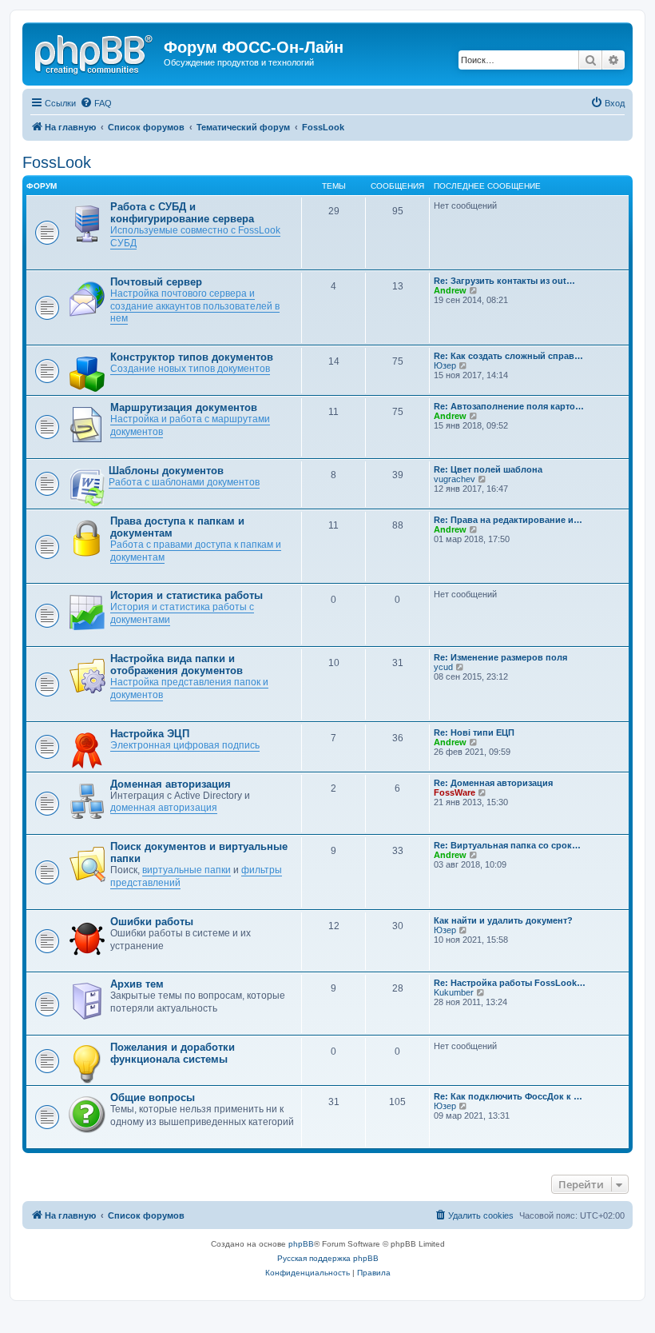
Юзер (445, 365)
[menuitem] (96, 103)
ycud (443, 667)
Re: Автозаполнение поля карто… (509, 406)
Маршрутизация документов (183, 407)
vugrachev (454, 479)
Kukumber (454, 992)
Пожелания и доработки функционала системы (172, 1053)
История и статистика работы (186, 595)
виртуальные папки (186, 870)
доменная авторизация (163, 807)
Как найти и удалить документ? (503, 920)
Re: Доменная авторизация (493, 783)
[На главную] (95, 52)
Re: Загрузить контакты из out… (504, 280)
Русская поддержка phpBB (328, 1258)
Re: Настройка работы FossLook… (510, 983)
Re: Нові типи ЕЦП (474, 732)
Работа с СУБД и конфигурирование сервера (182, 213)
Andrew (450, 290)
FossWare (454, 792)
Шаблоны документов (166, 471)
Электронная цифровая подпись (185, 745)
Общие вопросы (152, 1098)
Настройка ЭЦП (149, 734)
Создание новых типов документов (190, 368)
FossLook (56, 162)
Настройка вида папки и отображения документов (176, 664)
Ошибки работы (151, 922)
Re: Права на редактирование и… (508, 520)
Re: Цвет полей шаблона (488, 469)
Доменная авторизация (170, 784)
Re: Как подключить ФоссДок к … (508, 1096)
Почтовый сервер (156, 282)
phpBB (301, 1243)
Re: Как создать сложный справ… (508, 356)
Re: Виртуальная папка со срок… (507, 845)
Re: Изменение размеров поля (500, 657)
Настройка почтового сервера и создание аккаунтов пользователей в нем (195, 306)
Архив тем (137, 984)
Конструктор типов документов (191, 357)
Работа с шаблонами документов (184, 482)
